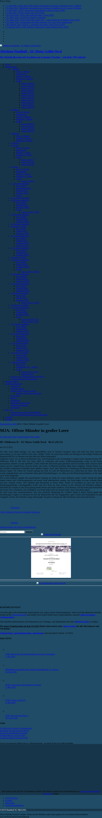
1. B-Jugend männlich (20, 200)
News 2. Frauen (22, 169)
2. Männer (15, 110)
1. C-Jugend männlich (20, 236)
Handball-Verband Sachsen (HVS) (14, 731)
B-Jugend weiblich (18, 226)
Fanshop (8, 417)
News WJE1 (21, 346)
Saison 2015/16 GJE (30, 319)
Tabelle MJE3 (22, 338)
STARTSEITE (11, 798)
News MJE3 (21, 336)
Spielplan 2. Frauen (24, 176)
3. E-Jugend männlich (20, 334)
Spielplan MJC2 (22, 255)
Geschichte (15, 386)
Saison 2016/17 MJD (30, 272)
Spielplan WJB (22, 234)
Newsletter (15, 407)
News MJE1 (21, 310)
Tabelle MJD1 (22, 264)
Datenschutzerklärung (14, 805)
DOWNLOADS (82, 622)
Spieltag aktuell (11, 381)
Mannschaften (11, 67)
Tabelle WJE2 (22, 357)
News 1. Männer (23, 71)
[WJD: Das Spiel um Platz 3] (10, 711)
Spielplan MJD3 (23, 291)
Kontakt (8, 419)
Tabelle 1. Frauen (23, 152)
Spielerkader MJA (23, 188)
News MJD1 (21, 262)
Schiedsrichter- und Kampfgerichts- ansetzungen (22, 633)
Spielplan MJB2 (22, 222)
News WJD (21, 295)
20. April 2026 (11, 718)
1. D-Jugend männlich (20, 260)
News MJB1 (21, 203)
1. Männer (15, 69)
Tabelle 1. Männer (23, 76)
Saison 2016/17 (27, 91)
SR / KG (9, 410)
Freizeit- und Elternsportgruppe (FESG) (27, 377)
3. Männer (15, 133)
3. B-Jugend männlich (20, 224)
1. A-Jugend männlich (20, 183)
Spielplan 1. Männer (24, 79)
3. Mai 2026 (10, 687)
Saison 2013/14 (27, 98)
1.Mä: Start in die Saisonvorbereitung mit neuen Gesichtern (30, 654)
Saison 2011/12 (27, 102)
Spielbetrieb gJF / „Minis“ (27, 367)
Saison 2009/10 (27, 107)
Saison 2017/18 (27, 88)
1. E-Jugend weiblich (19, 343)
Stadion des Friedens (19, 405)
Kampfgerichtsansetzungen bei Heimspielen (29, 415)
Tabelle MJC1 (22, 241)
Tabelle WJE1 (22, 348)
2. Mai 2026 (10, 702)
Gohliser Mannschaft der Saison (24, 379)
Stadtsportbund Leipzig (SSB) (12, 735)
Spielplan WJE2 (22, 360)
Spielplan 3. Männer (24, 141)
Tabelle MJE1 (22, 312)
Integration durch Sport (20, 403)
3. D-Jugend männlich (20, 284)
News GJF (20, 365)
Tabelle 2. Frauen (23, 174)
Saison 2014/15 (27, 95)
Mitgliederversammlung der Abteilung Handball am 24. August (31, 669)
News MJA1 (21, 186)
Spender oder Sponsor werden (23, 391)
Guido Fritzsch (23, 437)
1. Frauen (15, 145)
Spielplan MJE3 (22, 341)
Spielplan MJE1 (22, 315)
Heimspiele (15, 400)
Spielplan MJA (22, 193)
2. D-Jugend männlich (20, 274)
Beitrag (14, 398)
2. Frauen (15, 167)
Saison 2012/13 (27, 100)
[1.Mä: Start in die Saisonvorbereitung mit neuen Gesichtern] (10, 650)
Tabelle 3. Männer (23, 138)
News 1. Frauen (22, 148)
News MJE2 (21, 326)
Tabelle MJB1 (22, 205)
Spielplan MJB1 (22, 207)
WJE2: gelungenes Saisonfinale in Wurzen (23, 685)
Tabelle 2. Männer (23, 117)
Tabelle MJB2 (22, 219)
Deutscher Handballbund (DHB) (13, 733)
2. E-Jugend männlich (20, 324)
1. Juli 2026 (10, 656)
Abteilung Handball (13, 384)
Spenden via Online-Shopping (28, 393)
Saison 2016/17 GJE (30, 322)
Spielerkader (21, 74)
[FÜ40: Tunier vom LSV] (10, 696)
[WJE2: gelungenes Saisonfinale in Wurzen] (10, 680)
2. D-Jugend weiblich (20, 305)
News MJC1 (21, 238)
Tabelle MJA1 (22, 191)
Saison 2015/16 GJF (29, 372)
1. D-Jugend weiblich (20, 293)
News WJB (21, 229)
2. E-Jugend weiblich (19, 353)
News (7, 64)
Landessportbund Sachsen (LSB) (14, 738)
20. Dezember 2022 (8, 437)
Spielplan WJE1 (22, 350)
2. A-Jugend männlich (20, 198)
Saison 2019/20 (27, 83)
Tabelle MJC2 (22, 253)
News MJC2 (21, 250)
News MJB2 (21, 217)
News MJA (35, 437)
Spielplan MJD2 (23, 281)
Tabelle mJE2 (21, 329)
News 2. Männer (23, 112)
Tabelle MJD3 (22, 288)
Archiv (19, 81)
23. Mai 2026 (11, 672)
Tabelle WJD (21, 298)
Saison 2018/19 (27, 86)
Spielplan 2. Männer (24, 119)
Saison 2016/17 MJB (30, 212)
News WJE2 (21, 355)
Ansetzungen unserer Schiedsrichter (26, 412)
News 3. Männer (23, 136)
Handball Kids (27, 374)
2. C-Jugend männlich (20, 248)
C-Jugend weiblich (18, 257)
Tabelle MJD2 (22, 279)
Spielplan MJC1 (22, 243)
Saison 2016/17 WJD (30, 303)
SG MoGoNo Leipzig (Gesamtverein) (16, 728)
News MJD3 (21, 286)
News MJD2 (21, 276)
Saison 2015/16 (27, 93)
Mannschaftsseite (19, 615)
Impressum (9, 803)
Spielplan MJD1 (23, 267)
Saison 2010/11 (27, 105)
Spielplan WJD (22, 300)
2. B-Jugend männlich (20, 214)
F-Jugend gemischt (18, 362)
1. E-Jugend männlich (20, 307)
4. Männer (15, 143)
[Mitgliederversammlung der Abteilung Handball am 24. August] (10, 665)
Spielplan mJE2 (22, 331)
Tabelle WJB (21, 231)
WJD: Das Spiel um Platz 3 (16, 715)
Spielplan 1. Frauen (24, 155)
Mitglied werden (17, 388)
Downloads (15, 396)
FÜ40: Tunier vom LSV (15, 700)
